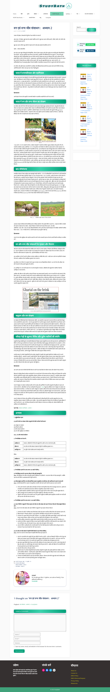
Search (79, 27)
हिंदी (21, 14)
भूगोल (28, 14)
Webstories (74, 683)
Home (14, 14)
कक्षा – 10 (25, 561)
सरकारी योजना (32, 17)
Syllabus (68, 14)
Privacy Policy (75, 681)
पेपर (77, 14)
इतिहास (35, 14)
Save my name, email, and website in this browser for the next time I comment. (38, 646)
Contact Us (74, 673)
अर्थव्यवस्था (45, 14)
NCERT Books (55, 14)
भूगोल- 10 (29, 561)
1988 (42, 387)
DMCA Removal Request (78, 678)
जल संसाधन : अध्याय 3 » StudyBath (28, 604)
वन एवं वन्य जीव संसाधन (20, 563)
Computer (48, 17)
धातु (40, 17)
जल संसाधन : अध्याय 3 (20, 566)
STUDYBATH (92, 30)
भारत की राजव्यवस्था (89, 14)
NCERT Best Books (18, 17)
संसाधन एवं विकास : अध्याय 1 (25, 408)
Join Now (91, 44)
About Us (73, 670)
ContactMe (34, 581)
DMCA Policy (74, 676)
